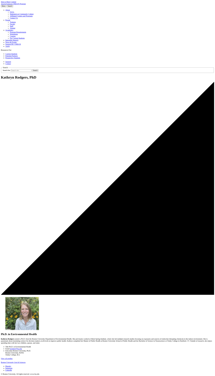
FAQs (12, 12)
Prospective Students (12, 58)
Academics (9, 30)
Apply (7, 46)
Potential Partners (11, 56)
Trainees (13, 22)
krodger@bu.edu (16, 349)
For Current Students (17, 38)
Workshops (14, 34)
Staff (11, 26)
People (7, 20)
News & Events (11, 42)
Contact (8, 64)
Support (8, 62)
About (7, 10)
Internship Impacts (11, 40)
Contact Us (14, 18)
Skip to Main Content (8, 2)
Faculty (12, 24)
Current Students (11, 54)
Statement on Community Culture (22, 14)
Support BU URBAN (13, 44)
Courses (13, 36)
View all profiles (7, 359)
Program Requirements (18, 32)
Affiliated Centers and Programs (21, 16)
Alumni (12, 28)
